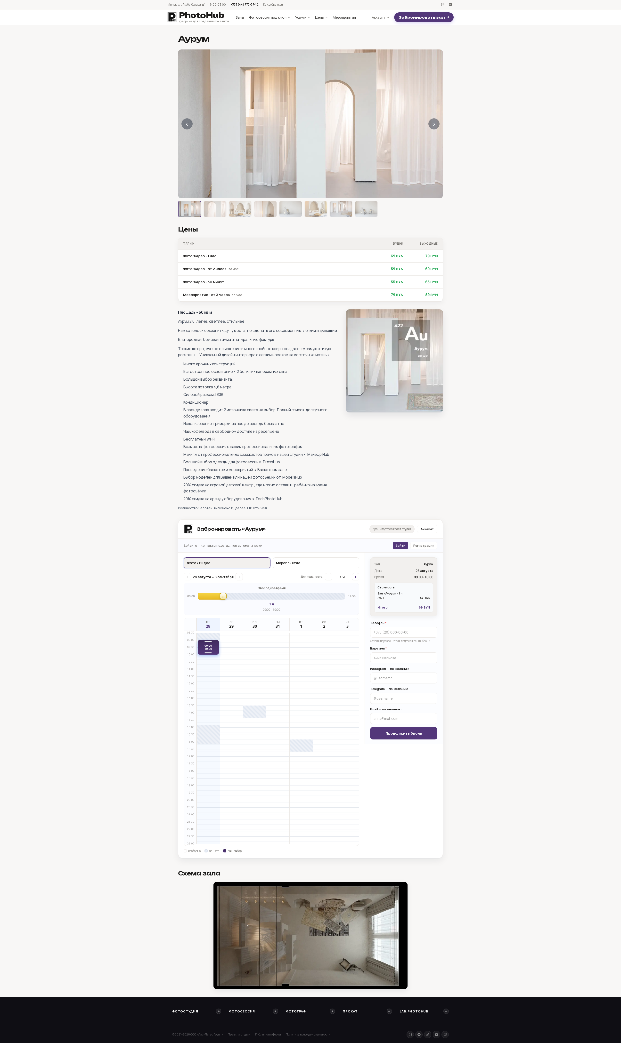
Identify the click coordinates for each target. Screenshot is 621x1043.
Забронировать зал (422, 17)
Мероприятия (344, 17)
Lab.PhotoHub (414, 1011)
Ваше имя (378, 648)
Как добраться (273, 4)
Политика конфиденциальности (308, 1034)
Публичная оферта (268, 1034)
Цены (319, 17)
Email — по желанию (385, 709)
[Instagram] (443, 4)
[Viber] (445, 1034)
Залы (240, 17)
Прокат (350, 1011)
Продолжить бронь (403, 733)
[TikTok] (427, 1034)
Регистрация (423, 545)
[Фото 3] (240, 209)
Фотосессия (242, 1011)
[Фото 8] (366, 209)
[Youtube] (436, 1034)
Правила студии (239, 1034)
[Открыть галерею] (310, 123)
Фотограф (296, 1011)
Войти (400, 545)
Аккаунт (378, 17)
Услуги (300, 17)
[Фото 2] (215, 209)
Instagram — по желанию (389, 668)
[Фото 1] (189, 209)
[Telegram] (450, 4)
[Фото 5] (290, 209)
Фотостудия (185, 1011)
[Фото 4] (265, 209)
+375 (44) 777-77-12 (244, 4)
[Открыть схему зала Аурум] (310, 935)
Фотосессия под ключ (267, 17)
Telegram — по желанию (389, 689)
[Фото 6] (315, 209)
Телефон (378, 623)
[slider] (271, 596)
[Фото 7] (341, 209)
